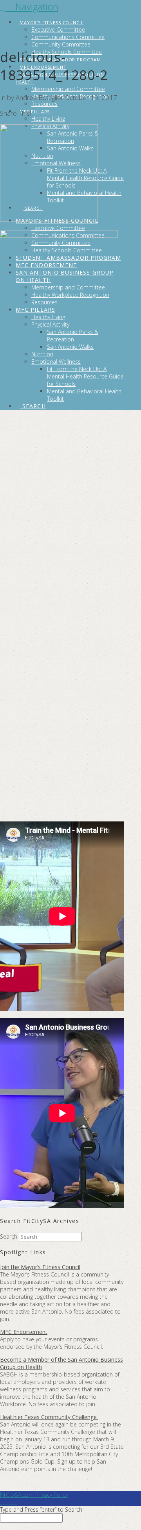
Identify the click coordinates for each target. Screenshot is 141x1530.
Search (8, 1236)
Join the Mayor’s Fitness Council (40, 1267)
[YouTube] (11, 1502)
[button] (31, 6)
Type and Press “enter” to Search (41, 1509)
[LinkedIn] (6, 1502)
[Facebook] (2, 1502)
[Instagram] (15, 1502)
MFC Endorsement (23, 1331)
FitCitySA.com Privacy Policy (34, 1494)
